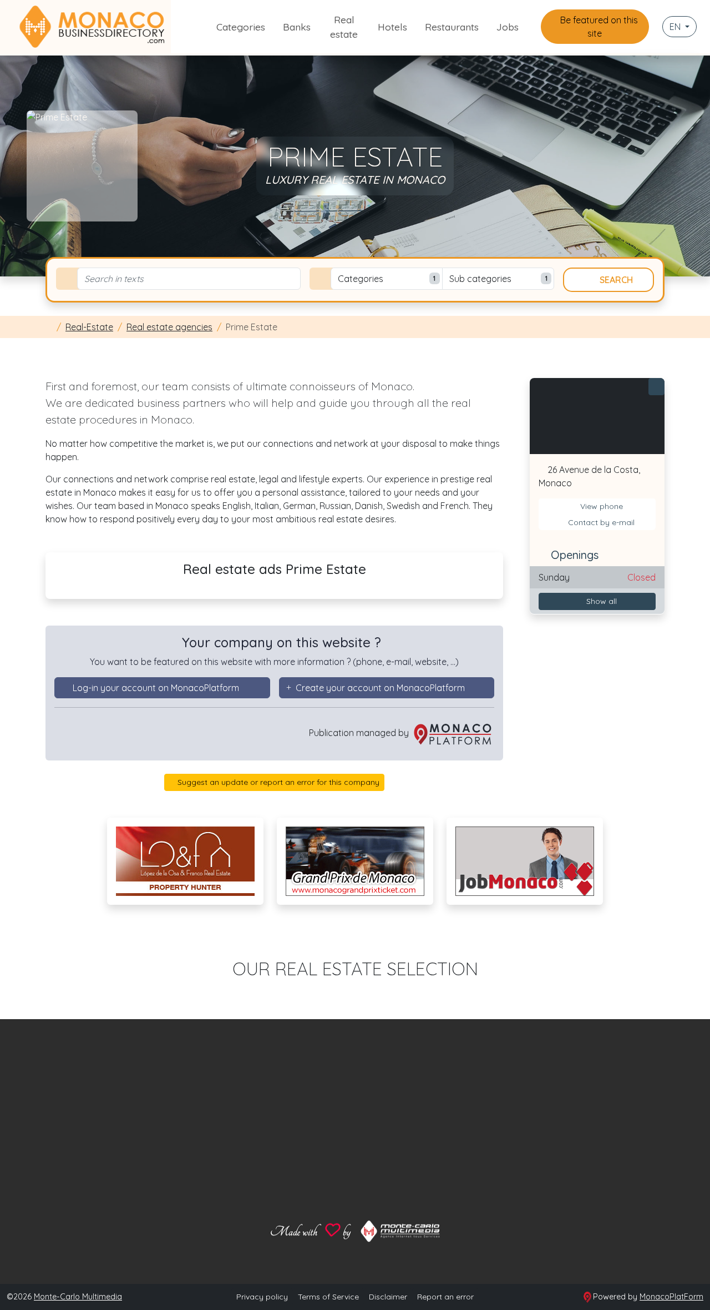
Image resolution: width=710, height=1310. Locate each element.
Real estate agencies (169, 326)
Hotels (392, 27)
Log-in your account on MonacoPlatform (156, 687)
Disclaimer (388, 1297)
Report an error (445, 1297)
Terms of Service (328, 1297)
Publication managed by (360, 732)
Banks (297, 27)
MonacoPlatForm (671, 1297)
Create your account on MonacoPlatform (380, 687)
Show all (600, 601)
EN (676, 26)
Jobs (507, 27)
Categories (240, 27)
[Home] (48, 326)
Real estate (344, 26)
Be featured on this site (598, 26)
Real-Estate (89, 326)
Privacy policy (262, 1297)
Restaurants (452, 27)
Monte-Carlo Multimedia (78, 1297)
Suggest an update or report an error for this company (277, 782)
